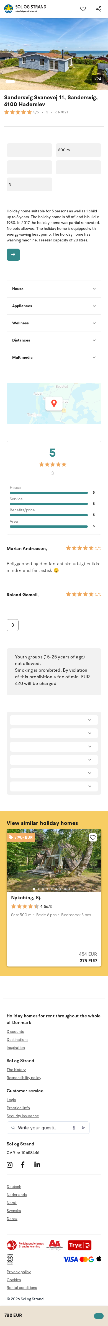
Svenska (14, 1210)
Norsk (12, 1202)
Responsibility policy (24, 1077)
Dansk (12, 1218)
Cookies (14, 1280)
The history (16, 1069)
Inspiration (16, 1047)
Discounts (15, 1031)
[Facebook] (26, 1164)
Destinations (17, 1039)
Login (11, 1100)
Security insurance (23, 1116)
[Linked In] (40, 1164)
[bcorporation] (11, 1263)
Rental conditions (22, 1287)
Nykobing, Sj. (26, 897)
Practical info (18, 1108)
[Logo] (23, 9)
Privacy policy (19, 1272)
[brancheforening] (26, 1249)
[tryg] (81, 1249)
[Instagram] (13, 1164)
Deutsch (14, 1186)
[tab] (34, 889)
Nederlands (17, 1194)
